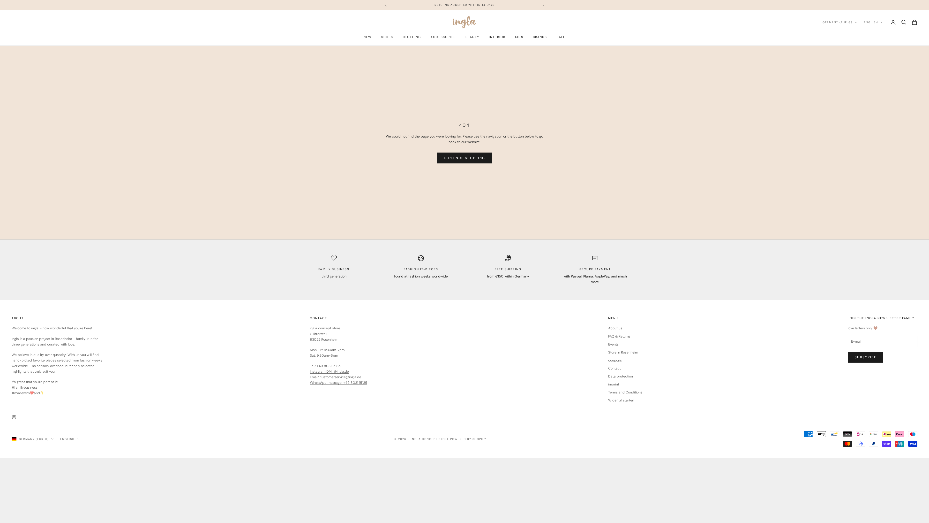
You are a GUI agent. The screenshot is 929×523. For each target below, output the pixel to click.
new (368, 37)
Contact (614, 368)
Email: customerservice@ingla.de (335, 377)
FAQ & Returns (619, 336)
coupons (615, 360)
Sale (561, 37)
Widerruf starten (621, 400)
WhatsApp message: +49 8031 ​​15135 (338, 382)
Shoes (387, 37)
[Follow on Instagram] (14, 417)
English (871, 22)
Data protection (620, 376)
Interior (497, 37)
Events (613, 344)
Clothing (412, 37)
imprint (613, 384)
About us (615, 328)
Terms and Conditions (625, 392)
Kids (519, 37)
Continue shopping (464, 158)
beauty (472, 37)
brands (540, 37)
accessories (443, 37)
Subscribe (865, 357)
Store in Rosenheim (623, 352)
